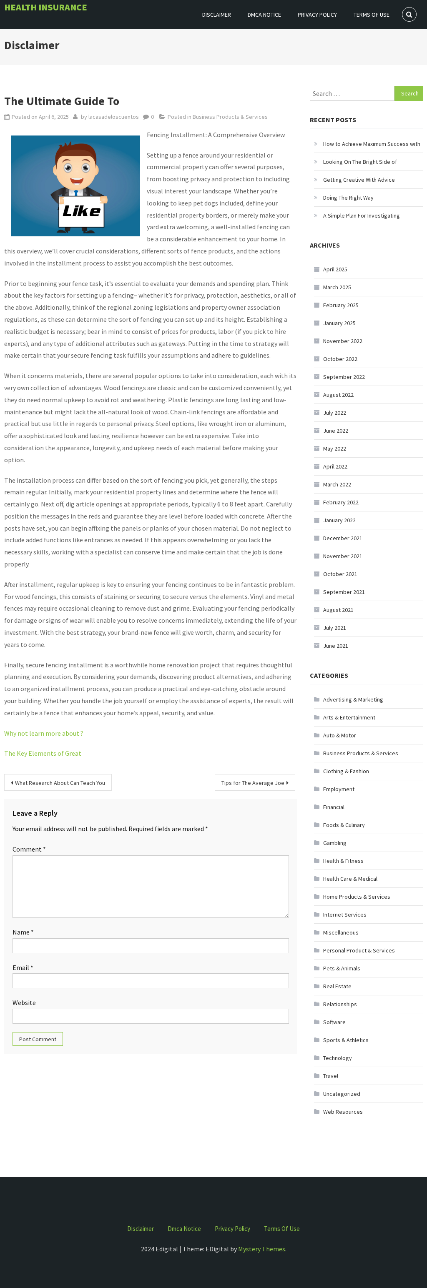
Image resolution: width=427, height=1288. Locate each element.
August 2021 (338, 610)
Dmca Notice (264, 14)
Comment (29, 849)
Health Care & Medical (350, 878)
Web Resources (343, 1111)
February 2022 (341, 502)
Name (23, 932)
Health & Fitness (343, 861)
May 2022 (334, 448)
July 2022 (334, 412)
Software (334, 1022)
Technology (337, 1058)
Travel (330, 1076)
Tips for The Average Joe (252, 783)
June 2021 (335, 645)
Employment (338, 789)
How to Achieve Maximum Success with (371, 144)
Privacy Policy (317, 14)
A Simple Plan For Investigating (361, 215)
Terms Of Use (371, 14)
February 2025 (341, 305)
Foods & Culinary (344, 825)
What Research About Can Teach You (60, 783)
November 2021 (342, 556)
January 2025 (339, 323)
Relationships (340, 1004)
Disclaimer (216, 14)
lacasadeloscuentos (113, 116)
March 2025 (337, 287)
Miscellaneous (341, 932)
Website (24, 1002)
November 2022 (342, 341)
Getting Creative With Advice (359, 179)
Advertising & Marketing (353, 699)
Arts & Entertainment (349, 717)
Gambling (335, 843)
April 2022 (335, 466)
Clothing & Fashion (346, 771)
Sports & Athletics (346, 1040)
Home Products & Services (356, 896)
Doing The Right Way (348, 197)
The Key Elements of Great (42, 753)
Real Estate (337, 986)
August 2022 (338, 394)
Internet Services (345, 914)
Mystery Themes (261, 1249)
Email (23, 967)
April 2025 (335, 269)
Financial (333, 807)
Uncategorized (341, 1094)
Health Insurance (45, 7)
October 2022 (340, 359)
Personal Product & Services (359, 950)
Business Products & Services (230, 116)
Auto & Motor (339, 735)
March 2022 (337, 484)
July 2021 (334, 627)
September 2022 (344, 377)
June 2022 (335, 430)
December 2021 (342, 538)
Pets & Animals (341, 968)
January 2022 (339, 520)
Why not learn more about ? (43, 733)
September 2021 (344, 592)
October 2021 (340, 574)
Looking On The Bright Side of (360, 161)
